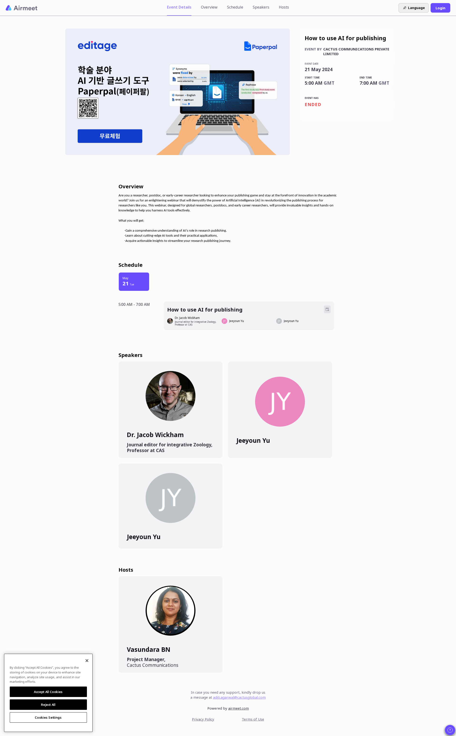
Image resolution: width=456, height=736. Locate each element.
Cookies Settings (48, 717)
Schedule (235, 7)
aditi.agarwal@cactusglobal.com (239, 697)
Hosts (284, 7)
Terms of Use (253, 719)
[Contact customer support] (450, 730)
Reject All (48, 704)
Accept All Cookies (48, 692)
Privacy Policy (203, 719)
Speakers (261, 7)
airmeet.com (238, 708)
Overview (209, 7)
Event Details (179, 7)
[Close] (87, 660)
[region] (48, 692)
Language (416, 7)
